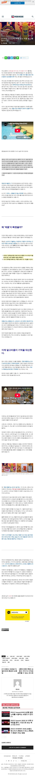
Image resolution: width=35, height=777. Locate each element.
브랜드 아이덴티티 (6, 658)
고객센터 (27, 756)
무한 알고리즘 (16, 489)
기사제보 (21, 756)
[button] (17, 2)
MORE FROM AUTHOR (11, 708)
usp (7, 656)
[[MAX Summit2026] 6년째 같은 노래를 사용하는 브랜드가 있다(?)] (6, 714)
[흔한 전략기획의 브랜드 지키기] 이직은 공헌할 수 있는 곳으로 (25, 671)
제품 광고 (27, 660)
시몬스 (11, 660)
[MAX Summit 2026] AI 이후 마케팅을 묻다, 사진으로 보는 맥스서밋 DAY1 (22, 723)
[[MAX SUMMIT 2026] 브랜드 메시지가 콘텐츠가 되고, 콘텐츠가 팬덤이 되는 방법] (6, 730)
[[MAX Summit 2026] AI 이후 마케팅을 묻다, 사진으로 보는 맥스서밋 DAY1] (6, 722)
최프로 (5, 43)
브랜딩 (26, 658)
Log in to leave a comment (17, 747)
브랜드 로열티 (19, 656)
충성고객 (4, 662)
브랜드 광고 (12, 656)
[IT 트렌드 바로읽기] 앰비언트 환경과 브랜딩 (9, 671)
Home (2, 20)
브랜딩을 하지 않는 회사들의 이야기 (18, 71)
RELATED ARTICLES (10, 705)
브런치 (10, 596)
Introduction (7, 756)
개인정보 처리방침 (17, 758)
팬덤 (9, 662)
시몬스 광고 (16, 660)
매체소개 (14, 756)
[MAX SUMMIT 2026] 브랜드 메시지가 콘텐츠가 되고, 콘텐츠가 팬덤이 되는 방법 (22, 731)
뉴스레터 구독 (17, 3)
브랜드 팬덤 (21, 658)
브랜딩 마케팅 (5, 660)
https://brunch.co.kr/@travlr (17, 691)
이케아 (22, 660)
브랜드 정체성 (14, 658)
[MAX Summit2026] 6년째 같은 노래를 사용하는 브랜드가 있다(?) (22, 714)
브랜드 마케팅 (27, 656)
